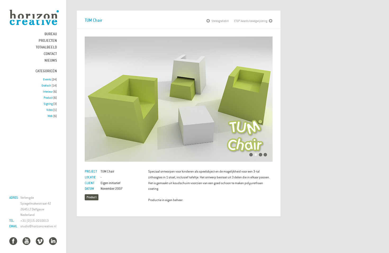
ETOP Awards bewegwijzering (250, 20)
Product (48, 98)
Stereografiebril (220, 20)
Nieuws (50, 60)
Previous (93, 101)
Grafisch (46, 85)
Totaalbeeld (46, 46)
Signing (48, 104)
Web (50, 116)
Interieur (48, 91)
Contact (50, 53)
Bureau (50, 33)
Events (47, 79)
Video (49, 110)
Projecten (48, 40)
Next (265, 101)
